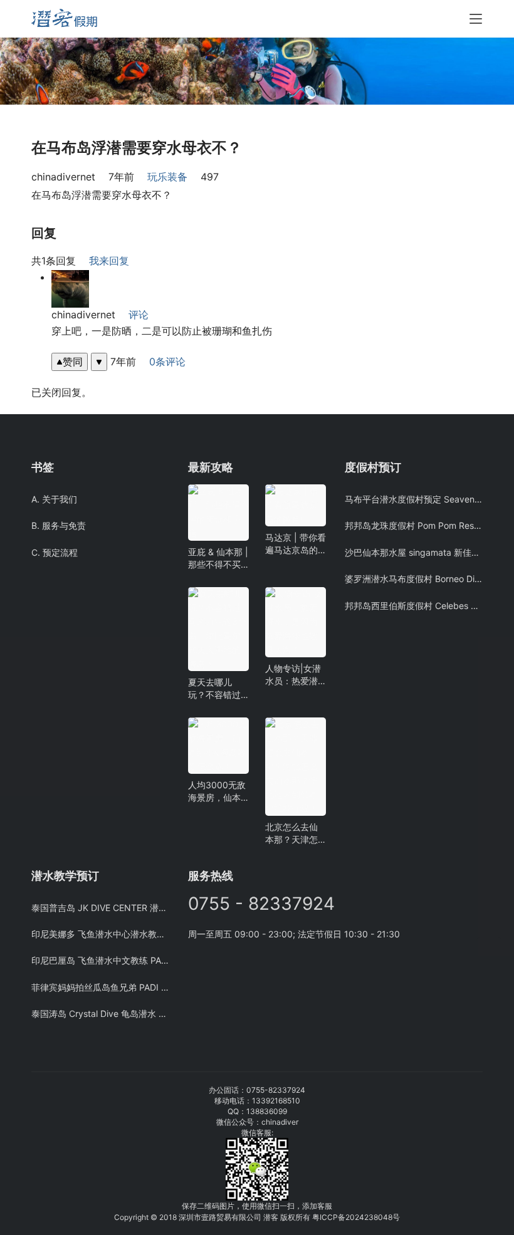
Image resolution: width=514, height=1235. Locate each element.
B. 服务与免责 (58, 525)
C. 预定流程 (54, 552)
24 (359, 1217)
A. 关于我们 (54, 499)
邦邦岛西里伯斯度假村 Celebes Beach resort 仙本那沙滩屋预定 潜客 (414, 605)
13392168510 (276, 1100)
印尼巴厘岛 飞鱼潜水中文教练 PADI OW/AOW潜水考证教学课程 (100, 960)
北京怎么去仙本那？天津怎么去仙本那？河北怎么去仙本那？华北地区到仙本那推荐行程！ (291, 833)
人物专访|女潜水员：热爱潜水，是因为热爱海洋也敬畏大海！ (293, 675)
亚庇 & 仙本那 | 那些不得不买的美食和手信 (218, 558)
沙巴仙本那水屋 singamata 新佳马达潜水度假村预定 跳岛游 (414, 552)
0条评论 (167, 361)
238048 (378, 1217)
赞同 (73, 361)
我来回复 (109, 260)
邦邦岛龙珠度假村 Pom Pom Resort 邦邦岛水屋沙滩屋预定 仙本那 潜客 (414, 525)
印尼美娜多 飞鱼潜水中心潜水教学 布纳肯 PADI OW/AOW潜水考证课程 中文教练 (100, 934)
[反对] (99, 362)
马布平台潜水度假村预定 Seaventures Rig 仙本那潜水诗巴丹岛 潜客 (414, 499)
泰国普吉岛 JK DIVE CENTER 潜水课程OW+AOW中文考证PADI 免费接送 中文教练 (100, 907)
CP (332, 1217)
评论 (138, 314)
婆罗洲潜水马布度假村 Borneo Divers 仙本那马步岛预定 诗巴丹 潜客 (414, 578)
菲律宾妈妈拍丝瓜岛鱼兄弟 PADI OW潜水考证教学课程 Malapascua (100, 987)
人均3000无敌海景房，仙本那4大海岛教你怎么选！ (217, 791)
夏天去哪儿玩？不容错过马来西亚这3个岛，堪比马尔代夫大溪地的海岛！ (217, 689)
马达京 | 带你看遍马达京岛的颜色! (295, 544)
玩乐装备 (167, 176)
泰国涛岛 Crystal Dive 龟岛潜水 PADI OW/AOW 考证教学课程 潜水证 (100, 1013)
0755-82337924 (275, 1090)
